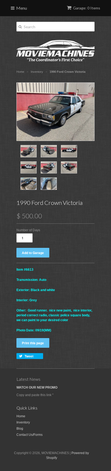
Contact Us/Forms (29, 435)
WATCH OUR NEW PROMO (36, 387)
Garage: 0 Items (86, 8)
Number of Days (28, 230)
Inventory (23, 422)
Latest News (28, 379)
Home (20, 416)
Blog (19, 428)
